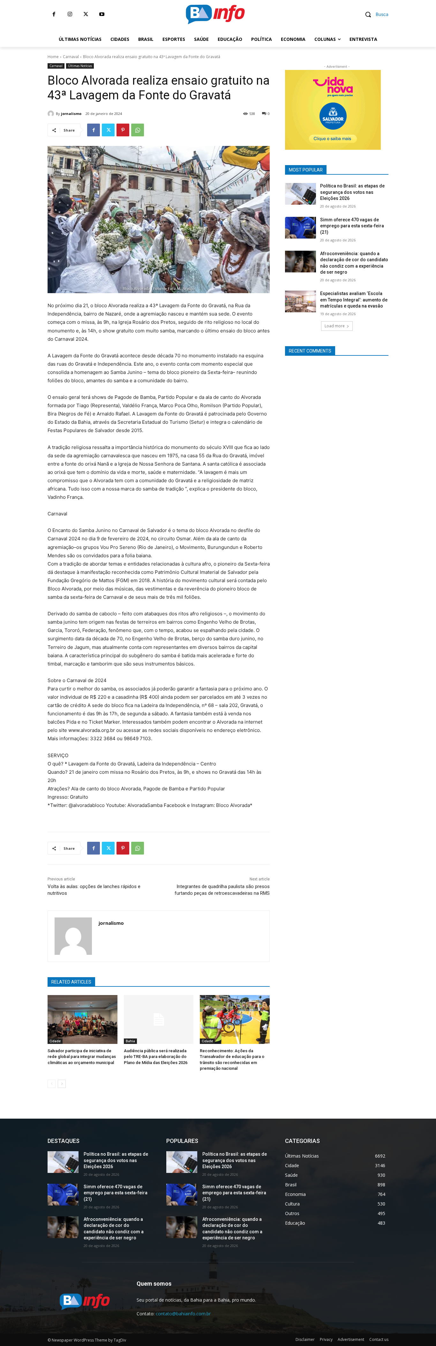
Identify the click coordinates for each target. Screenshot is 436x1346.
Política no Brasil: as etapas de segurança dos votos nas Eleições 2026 (352, 192)
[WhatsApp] (137, 130)
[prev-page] (52, 1084)
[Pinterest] (123, 130)
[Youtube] (101, 14)
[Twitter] (85, 14)
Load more (335, 326)
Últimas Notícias (80, 66)
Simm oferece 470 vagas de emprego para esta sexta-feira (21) (352, 226)
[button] (374, 14)
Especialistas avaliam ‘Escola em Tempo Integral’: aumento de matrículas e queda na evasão (353, 299)
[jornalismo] (52, 113)
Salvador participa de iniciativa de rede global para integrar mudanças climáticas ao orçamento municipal (82, 1056)
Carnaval (71, 56)
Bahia (130, 1041)
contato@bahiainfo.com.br (183, 1314)
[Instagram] (70, 14)
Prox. (274, 108)
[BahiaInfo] (215, 14)
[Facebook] (54, 14)
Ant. (392, 108)
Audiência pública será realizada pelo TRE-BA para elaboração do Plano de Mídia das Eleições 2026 (155, 1056)
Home (53, 56)
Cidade (55, 1041)
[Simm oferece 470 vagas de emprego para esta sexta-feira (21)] (300, 228)
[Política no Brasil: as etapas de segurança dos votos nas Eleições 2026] (300, 194)
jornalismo (71, 113)
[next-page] (62, 1084)
